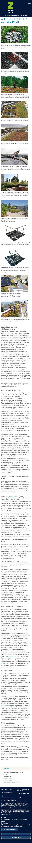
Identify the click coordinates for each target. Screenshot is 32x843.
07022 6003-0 (8, 780)
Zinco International (8, 792)
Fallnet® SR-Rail (14, 513)
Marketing (5, 823)
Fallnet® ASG (5, 550)
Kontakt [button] (6, 768)
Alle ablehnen (16, 834)
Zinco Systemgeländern (12, 656)
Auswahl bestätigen (10, 829)
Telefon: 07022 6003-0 (24, 794)
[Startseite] (10, 7)
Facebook (7, 796)
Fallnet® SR (13, 496)
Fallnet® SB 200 (5, 705)
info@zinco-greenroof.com (14, 782)
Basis (4, 817)
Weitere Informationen (6, 814)
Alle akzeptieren (16, 837)
